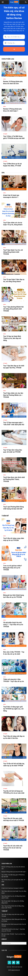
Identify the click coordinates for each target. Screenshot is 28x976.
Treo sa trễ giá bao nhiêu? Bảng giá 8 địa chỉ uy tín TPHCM (12, 568)
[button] (26, 2)
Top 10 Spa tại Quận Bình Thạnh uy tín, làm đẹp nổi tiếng (12, 338)
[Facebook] (9, 962)
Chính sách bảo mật (17, 967)
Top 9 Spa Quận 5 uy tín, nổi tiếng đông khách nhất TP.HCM (13, 252)
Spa (3, 173)
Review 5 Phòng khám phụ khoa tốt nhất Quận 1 (14, 871)
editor (4, 79)
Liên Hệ (9, 967)
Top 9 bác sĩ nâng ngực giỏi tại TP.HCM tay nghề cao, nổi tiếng (13, 709)
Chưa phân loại (8, 59)
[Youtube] (18, 962)
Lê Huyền (5, 133)
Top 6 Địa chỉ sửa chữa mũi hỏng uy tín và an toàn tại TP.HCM (12, 848)
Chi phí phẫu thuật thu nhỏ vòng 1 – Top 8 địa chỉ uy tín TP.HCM (13, 625)
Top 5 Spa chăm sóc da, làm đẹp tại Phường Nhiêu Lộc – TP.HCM (13, 395)
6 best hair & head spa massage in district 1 (13, 888)
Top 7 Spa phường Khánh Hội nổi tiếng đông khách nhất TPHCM (13, 309)
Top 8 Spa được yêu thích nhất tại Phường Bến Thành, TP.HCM (14, 479)
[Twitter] (13, 962)
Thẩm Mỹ (5, 516)
